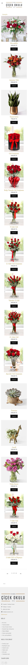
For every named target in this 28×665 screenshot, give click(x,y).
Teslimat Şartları (5, 624)
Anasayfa (4, 14)
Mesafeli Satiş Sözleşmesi (8, 629)
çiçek (5, 643)
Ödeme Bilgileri (5, 631)
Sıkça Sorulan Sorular (7, 626)
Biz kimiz (4, 622)
